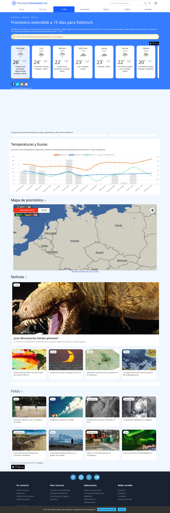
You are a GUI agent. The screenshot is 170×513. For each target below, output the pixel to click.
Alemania (25, 17)
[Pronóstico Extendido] (29, 3)
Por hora (42, 9)
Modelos (148, 9)
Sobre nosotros (23, 490)
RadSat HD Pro (90, 499)
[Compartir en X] (17, 84)
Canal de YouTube (125, 499)
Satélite (127, 9)
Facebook (121, 490)
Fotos (15, 391)
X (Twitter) (122, 496)
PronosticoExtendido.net (94, 493)
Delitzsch (34, 17)
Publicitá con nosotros (25, 496)
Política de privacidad (106, 509)
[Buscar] (146, 3)
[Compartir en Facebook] (13, 84)
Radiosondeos (89, 502)
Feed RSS (53, 499)
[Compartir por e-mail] (26, 84)
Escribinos (21, 493)
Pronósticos (15, 17)
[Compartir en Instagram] (22, 84)
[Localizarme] (149, 3)
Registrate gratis (23, 499)
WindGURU (85, 9)
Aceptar (122, 509)
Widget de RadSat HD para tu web (85, 271)
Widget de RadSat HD (58, 493)
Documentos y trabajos (59, 496)
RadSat (106, 9)
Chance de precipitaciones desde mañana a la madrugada (40, 37)
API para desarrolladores (60, 490)
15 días (64, 9)
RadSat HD (88, 496)
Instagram (122, 493)
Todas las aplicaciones (93, 490)
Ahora (21, 9)
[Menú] (156, 3)
